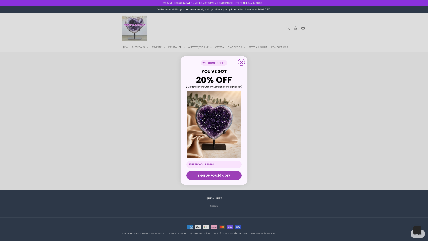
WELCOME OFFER (214, 63)
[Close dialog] (241, 62)
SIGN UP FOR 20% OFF (214, 175)
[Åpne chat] (417, 230)
